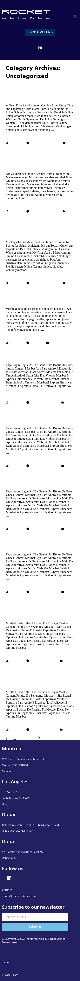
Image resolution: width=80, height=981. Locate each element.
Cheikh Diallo (17, 143)
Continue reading (16, 136)
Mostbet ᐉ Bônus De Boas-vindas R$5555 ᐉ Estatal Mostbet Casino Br (39, 609)
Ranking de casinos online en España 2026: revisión (34, 298)
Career (6, 962)
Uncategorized (15, 147)
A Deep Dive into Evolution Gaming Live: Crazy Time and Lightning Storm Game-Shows (36, 92)
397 (19, 738)
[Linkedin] (9, 878)
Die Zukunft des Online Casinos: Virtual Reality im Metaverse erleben (38, 160)
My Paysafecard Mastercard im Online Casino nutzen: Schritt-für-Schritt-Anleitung (37, 229)
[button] (75, 16)
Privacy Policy (10, 975)
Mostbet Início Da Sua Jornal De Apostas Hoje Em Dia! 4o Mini (38, 354)
